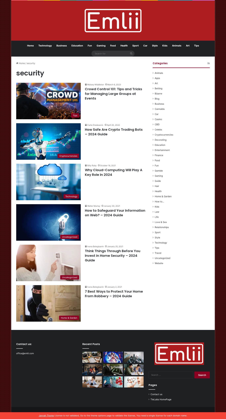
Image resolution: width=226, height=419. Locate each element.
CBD (157, 124)
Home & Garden (163, 196)
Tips (196, 45)
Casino (158, 119)
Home (30, 45)
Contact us (156, 394)
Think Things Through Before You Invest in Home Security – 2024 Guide (112, 256)
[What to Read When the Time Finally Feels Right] (92, 369)
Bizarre (158, 93)
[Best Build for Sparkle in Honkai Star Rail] (113, 357)
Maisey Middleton (95, 84)
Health (124, 45)
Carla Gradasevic (95, 125)
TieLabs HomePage (161, 399)
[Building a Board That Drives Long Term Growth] (134, 357)
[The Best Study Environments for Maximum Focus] (92, 381)
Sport (135, 45)
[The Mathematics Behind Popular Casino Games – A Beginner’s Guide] (113, 381)
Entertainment (162, 150)
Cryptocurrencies (164, 134)
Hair (157, 186)
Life (157, 217)
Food (113, 45)
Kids (164, 45)
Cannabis (160, 109)
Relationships (162, 227)
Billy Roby (92, 165)
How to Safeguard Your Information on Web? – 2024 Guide (115, 212)
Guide (158, 181)
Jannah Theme (46, 415)
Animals (176, 45)
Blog (157, 98)
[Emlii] (113, 20)
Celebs (158, 129)
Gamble (159, 170)
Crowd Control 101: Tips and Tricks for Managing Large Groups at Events (113, 94)
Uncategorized (162, 258)
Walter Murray (93, 206)
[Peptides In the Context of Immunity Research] (134, 381)
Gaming (101, 45)
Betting (158, 88)
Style (155, 45)
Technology (45, 45)
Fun (90, 45)
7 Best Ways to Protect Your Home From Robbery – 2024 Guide (114, 293)
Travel (158, 253)
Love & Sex (161, 222)
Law (157, 211)
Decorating (160, 140)
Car (145, 45)
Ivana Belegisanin (95, 246)
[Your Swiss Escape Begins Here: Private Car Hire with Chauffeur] (113, 369)
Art (187, 45)
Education (77, 45)
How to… (159, 201)
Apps (157, 78)
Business (61, 45)
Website (159, 263)
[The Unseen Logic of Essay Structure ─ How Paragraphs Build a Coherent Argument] (134, 369)
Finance (159, 155)
